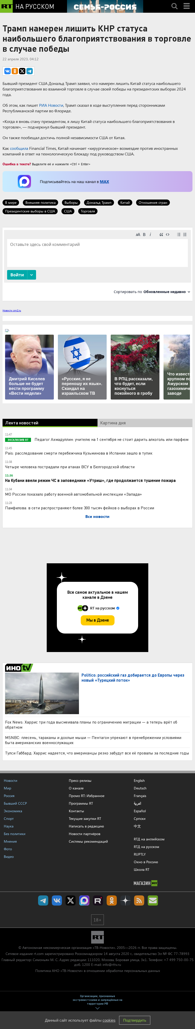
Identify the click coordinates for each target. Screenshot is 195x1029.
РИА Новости (51, 105)
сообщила (19, 148)
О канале (76, 788)
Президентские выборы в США (30, 211)
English (139, 780)
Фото (8, 848)
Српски (139, 818)
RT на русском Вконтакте (57, 900)
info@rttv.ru (112, 964)
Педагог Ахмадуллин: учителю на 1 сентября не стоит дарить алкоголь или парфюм (111, 439)
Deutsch (140, 788)
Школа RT (141, 869)
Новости (10, 780)
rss (139, 900)
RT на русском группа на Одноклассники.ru (112, 900)
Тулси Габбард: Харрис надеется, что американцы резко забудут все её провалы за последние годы (97, 752)
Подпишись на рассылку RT (153, 900)
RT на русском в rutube (98, 900)
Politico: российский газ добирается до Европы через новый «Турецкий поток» (133, 677)
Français (140, 795)
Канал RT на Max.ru (84, 900)
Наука (8, 826)
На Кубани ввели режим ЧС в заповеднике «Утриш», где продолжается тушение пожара (90, 480)
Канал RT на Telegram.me (43, 900)
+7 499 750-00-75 (179, 959)
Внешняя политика (40, 202)
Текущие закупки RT (85, 818)
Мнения (10, 841)
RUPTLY (140, 854)
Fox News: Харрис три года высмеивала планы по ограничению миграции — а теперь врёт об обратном (91, 724)
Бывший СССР (15, 803)
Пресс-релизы (80, 780)
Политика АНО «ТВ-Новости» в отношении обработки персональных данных (97, 970)
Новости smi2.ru (12, 310)
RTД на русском (146, 846)
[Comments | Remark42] (97, 263)
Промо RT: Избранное (86, 795)
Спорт (9, 818)
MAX (104, 181)
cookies (109, 1020)
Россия (9, 795)
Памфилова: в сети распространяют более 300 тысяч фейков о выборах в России (79, 507)
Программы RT (81, 803)
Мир (7, 788)
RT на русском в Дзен (125, 900)
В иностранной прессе (20, 668)
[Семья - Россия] (105, 6)
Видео (9, 856)
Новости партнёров (84, 833)
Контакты (76, 810)
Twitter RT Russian (71, 900)
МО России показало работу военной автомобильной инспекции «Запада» (73, 494)
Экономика (13, 810)
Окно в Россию (146, 861)
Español (140, 811)
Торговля (88, 211)
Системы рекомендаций (88, 841)
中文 (137, 826)
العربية (137, 803)
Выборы (71, 202)
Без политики (14, 833)
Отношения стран (153, 202)
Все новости (97, 516)
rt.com (39, 953)
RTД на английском (149, 839)
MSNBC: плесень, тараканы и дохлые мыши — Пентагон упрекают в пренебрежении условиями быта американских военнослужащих (93, 740)
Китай (125, 202)
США (68, 211)
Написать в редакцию (86, 826)
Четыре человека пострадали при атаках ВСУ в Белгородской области (70, 466)
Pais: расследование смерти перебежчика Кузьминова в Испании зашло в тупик (78, 453)
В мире (11, 202)
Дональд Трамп (99, 202)
